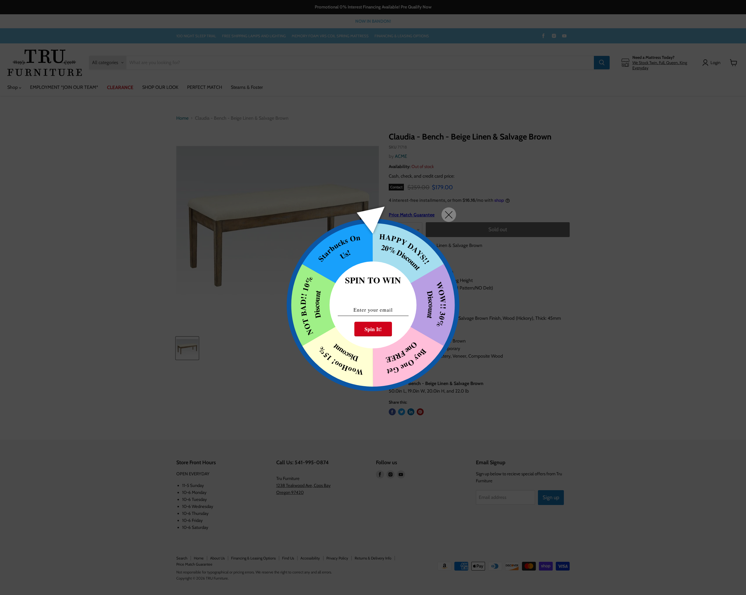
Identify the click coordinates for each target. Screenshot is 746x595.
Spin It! (373, 329)
